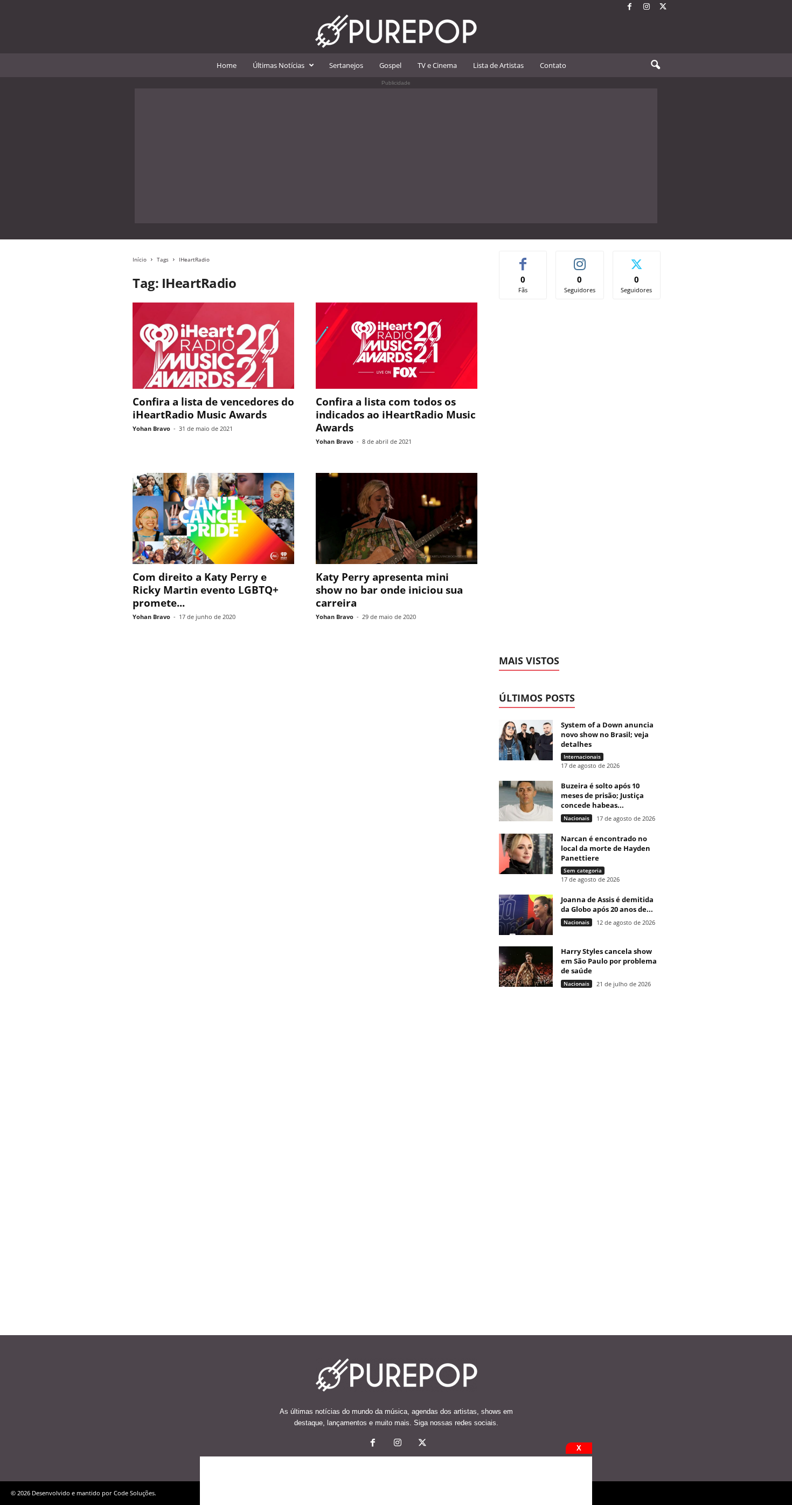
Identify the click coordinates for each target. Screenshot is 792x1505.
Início (140, 259)
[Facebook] (629, 7)
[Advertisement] (396, 155)
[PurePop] (396, 31)
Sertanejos (346, 65)
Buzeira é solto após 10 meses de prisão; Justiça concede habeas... (602, 795)
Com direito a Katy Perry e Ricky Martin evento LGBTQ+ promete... (206, 590)
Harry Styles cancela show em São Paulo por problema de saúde (609, 960)
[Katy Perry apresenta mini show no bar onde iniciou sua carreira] (396, 518)
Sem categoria (583, 870)
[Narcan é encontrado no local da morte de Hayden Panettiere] (526, 854)
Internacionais (582, 756)
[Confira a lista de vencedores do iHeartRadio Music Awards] (213, 346)
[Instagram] (646, 7)
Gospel (390, 65)
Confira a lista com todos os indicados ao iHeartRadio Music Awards (396, 415)
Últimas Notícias (278, 65)
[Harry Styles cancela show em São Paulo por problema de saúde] (526, 966)
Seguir (579, 259)
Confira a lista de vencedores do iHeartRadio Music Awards (213, 408)
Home (227, 65)
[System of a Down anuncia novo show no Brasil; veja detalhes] (526, 740)
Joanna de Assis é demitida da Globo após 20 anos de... (607, 904)
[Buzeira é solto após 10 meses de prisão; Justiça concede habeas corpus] (526, 801)
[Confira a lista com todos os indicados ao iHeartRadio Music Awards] (396, 346)
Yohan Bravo (151, 428)
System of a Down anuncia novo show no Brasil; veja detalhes (607, 734)
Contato (553, 65)
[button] (655, 65)
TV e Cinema (437, 65)
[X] (663, 7)
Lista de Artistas (498, 65)
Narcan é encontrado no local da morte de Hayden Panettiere (605, 848)
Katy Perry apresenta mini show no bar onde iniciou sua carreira (389, 590)
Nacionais (576, 818)
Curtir (523, 259)
